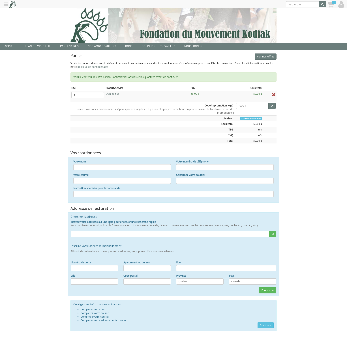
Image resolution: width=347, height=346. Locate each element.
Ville (73, 275)
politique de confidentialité (93, 66)
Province (181, 275)
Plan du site (186, 340)
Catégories (169, 340)
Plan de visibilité (38, 46)
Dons (129, 46)
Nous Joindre (194, 46)
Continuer (265, 325)
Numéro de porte (81, 262)
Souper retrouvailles (158, 46)
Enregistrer (267, 290)
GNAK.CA (258, 340)
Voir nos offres (265, 56)
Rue (178, 262)
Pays (232, 275)
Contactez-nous (149, 340)
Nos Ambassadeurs (102, 46)
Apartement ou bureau (136, 262)
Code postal (130, 275)
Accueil (10, 46)
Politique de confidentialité (214, 340)
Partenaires (69, 46)
